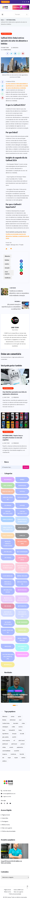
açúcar (19, 716)
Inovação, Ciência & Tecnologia (7, 543)
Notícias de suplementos (22, 614)
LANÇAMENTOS (22, 558)
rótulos (4, 747)
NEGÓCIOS (22, 590)
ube (3, 757)
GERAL (22, 535)
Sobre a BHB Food (18, 889)
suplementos (20, 747)
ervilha (13, 726)
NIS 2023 (7, 606)
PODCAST (22, 630)
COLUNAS (7, 505)
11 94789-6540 (6, 790)
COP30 (22, 505)
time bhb (22, 754)
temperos (4, 754)
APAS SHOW (8, 485)
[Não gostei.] (11, 249)
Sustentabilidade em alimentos (8, 656)
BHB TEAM (6, 397)
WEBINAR (8, 664)
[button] (14, 705)
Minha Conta (6, 824)
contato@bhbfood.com (8, 793)
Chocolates (22, 497)
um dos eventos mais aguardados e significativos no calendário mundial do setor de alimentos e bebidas (17, 86)
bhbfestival (12, 720)
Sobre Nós (5, 818)
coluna (23, 723)
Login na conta (7, 796)
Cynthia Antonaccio (7, 512)
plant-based (21, 740)
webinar (23, 757)
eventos (7, 264)
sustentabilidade (6, 750)
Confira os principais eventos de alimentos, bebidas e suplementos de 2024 (17, 236)
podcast (23, 744)
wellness (4, 761)
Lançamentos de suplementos (22, 568)
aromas (12, 716)
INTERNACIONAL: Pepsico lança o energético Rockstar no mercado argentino (13, 438)
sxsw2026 (16, 750)
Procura (26, 467)
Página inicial (6, 815)
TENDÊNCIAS (22, 654)
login (13, 357)
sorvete (11, 747)
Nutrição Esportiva (8, 623)
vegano (16, 757)
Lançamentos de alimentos (8, 566)
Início (2, 20)
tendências (7, 277)
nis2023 (14, 737)
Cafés (22, 491)
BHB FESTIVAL (8, 491)
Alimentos (7, 256)
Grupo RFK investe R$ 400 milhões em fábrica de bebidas (15, 695)
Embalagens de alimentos (22, 520)
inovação (7, 267)
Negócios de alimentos (7, 599)
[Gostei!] (6, 249)
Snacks (7, 646)
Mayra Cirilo (22, 576)
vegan (9, 757)
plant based (14, 744)
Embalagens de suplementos (8, 528)
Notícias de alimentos (7, 613)
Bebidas (7, 260)
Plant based (22, 622)
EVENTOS (22, 527)
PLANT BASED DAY (8, 631)
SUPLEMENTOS (22, 647)
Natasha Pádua (22, 583)
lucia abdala (8, 576)
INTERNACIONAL (11, 20)
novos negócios (7, 273)
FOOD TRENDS (8, 535)
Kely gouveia (22, 551)
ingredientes (5, 733)
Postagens (5, 821)
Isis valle (22, 733)
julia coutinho (5, 737)
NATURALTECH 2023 (8, 591)
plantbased (5, 744)
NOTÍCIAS (22, 606)
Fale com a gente (7, 828)
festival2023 (12, 730)
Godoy (20, 730)
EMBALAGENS (8, 519)
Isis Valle (8, 551)
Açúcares (8, 479)
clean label (15, 723)
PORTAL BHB (7, 638)
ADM (22, 479)
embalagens (5, 726)
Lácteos (7, 557)
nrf (14, 740)
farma (3, 730)
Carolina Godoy (8, 498)
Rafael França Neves (22, 639)
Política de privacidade (8, 831)
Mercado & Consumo (7, 583)
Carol (20, 720)
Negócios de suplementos (22, 599)
